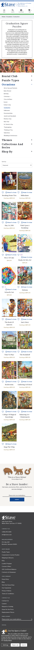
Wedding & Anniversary (10, 135)
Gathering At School (25, 384)
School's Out (9, 292)
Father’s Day (7, 105)
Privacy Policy (8, 640)
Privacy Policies (6, 590)
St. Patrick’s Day (8, 124)
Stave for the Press (8, 609)
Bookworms (9, 384)
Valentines (7, 132)
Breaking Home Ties (9, 195)
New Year (6, 121)
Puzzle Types (10, 80)
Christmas (7, 96)
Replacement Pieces (8, 612)
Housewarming (8, 113)
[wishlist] (3, 192)
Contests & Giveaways (9, 572)
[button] (13, 11)
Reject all (15, 645)
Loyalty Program (7, 563)
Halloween (7, 110)
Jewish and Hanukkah (10, 116)
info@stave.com (7, 534)
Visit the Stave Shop (8, 585)
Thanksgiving (7, 127)
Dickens (25, 290)
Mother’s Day (7, 119)
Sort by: (4, 161)
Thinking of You (8, 130)
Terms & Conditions (8, 593)
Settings (5, 645)
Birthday (6, 93)
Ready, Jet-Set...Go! (24, 260)
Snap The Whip (9, 447)
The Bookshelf (25, 355)
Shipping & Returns (8, 557)
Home (3, 16)
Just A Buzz (25, 322)
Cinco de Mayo (8, 99)
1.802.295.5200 (6, 532)
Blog (3, 582)
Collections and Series (12, 146)
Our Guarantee (6, 588)
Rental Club (9, 76)
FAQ (3, 560)
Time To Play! (9, 355)
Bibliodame (25, 195)
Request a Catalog (7, 606)
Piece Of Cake (9, 258)
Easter (6, 102)
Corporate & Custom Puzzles (10, 555)
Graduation (7, 107)
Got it (24, 645)
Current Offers (6, 566)
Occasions (9, 16)
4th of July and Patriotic (10, 88)
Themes (7, 140)
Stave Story (5, 579)
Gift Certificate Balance (9, 569)
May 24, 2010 (9, 225)
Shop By (7, 151)
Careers (4, 603)
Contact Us (5, 600)
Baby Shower (7, 91)
